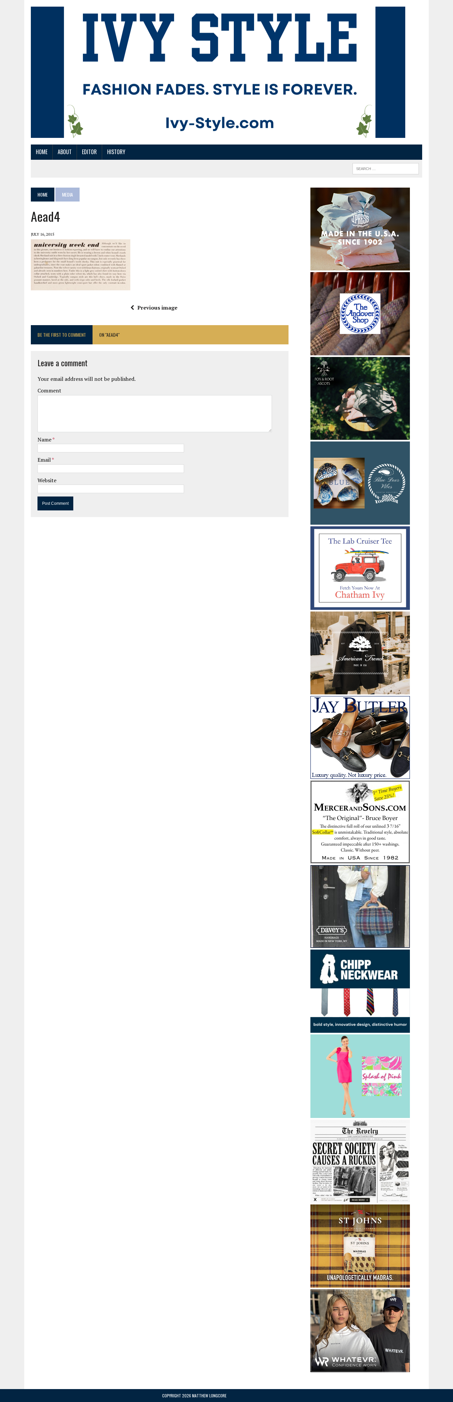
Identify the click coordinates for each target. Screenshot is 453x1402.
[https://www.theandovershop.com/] (360, 350)
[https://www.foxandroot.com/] (360, 435)
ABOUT (65, 152)
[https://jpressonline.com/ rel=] (360, 265)
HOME (41, 152)
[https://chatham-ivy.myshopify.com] (360, 605)
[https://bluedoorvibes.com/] (360, 520)
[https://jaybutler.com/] (360, 774)
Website (46, 480)
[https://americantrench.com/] (360, 689)
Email (44, 459)
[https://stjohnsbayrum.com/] (360, 1283)
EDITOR (89, 152)
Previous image (157, 307)
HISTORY (116, 152)
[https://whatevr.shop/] (360, 1368)
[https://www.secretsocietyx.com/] (360, 1198)
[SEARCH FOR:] (386, 168)
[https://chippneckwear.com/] (360, 1028)
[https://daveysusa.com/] (360, 943)
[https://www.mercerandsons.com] (360, 858)
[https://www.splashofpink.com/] (360, 1113)
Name (44, 439)
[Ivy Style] (218, 72)
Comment (49, 390)
